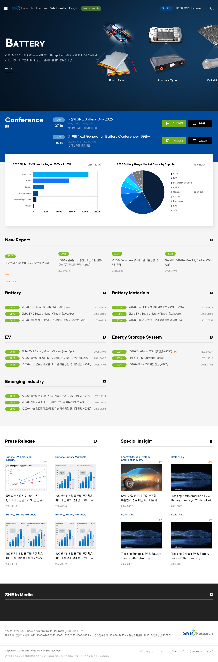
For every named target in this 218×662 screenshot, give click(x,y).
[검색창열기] (212, 8)
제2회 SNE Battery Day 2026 (90, 119)
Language (196, 8)
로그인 (186, 8)
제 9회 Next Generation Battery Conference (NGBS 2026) (110, 136)
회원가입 (179, 8)
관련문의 (203, 123)
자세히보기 (178, 123)
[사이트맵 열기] (6, 8)
